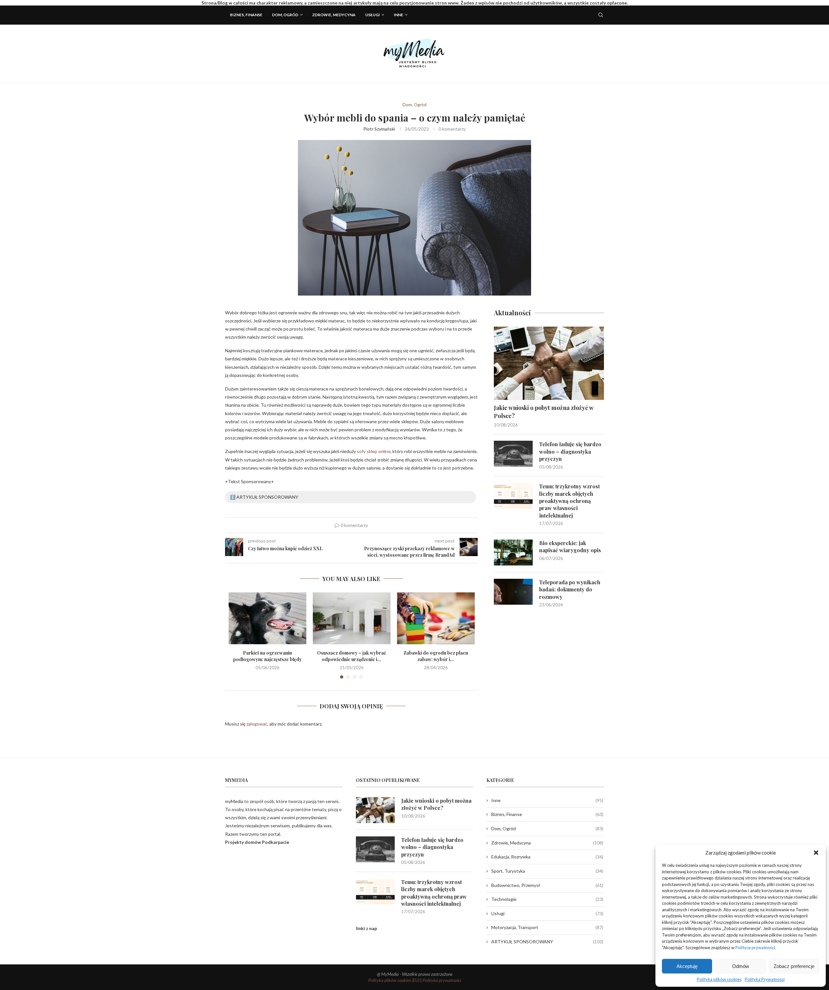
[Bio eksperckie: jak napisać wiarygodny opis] (513, 552)
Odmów (740, 966)
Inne (398, 14)
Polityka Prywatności (765, 979)
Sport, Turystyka (547, 871)
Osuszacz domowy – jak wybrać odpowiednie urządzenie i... (351, 656)
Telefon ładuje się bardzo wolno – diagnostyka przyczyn (570, 451)
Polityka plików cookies (719, 979)
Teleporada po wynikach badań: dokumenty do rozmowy (569, 589)
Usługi (372, 14)
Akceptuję (687, 966)
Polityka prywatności (442, 980)
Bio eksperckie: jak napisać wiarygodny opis (570, 546)
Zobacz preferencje (794, 966)
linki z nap (366, 928)
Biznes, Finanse (246, 14)
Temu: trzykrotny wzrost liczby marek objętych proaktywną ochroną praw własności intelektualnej (569, 501)
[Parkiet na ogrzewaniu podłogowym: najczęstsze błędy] (267, 618)
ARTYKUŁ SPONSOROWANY (547, 941)
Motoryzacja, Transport (547, 927)
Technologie (547, 899)
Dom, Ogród (285, 14)
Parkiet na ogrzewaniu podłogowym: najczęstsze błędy (267, 656)
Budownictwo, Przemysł (547, 885)
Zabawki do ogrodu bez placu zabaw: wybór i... (435, 656)
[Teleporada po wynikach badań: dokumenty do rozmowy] (513, 592)
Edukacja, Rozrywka (547, 856)
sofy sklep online (374, 451)
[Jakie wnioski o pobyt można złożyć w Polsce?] (549, 363)
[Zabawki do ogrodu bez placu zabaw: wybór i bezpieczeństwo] (436, 618)
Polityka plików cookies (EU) (393, 980)
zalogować (256, 724)
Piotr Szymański (379, 129)
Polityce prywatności (755, 947)
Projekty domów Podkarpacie (257, 842)
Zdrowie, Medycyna (334, 14)
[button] (816, 852)
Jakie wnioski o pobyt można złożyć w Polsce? (543, 412)
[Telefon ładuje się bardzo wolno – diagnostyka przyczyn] (513, 454)
